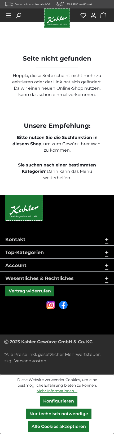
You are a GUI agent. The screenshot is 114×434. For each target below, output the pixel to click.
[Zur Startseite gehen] (57, 18)
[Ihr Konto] (95, 15)
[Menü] (10, 15)
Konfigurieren (58, 401)
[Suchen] (20, 15)
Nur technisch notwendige (58, 413)
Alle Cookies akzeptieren (59, 426)
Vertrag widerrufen (30, 290)
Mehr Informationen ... (57, 390)
